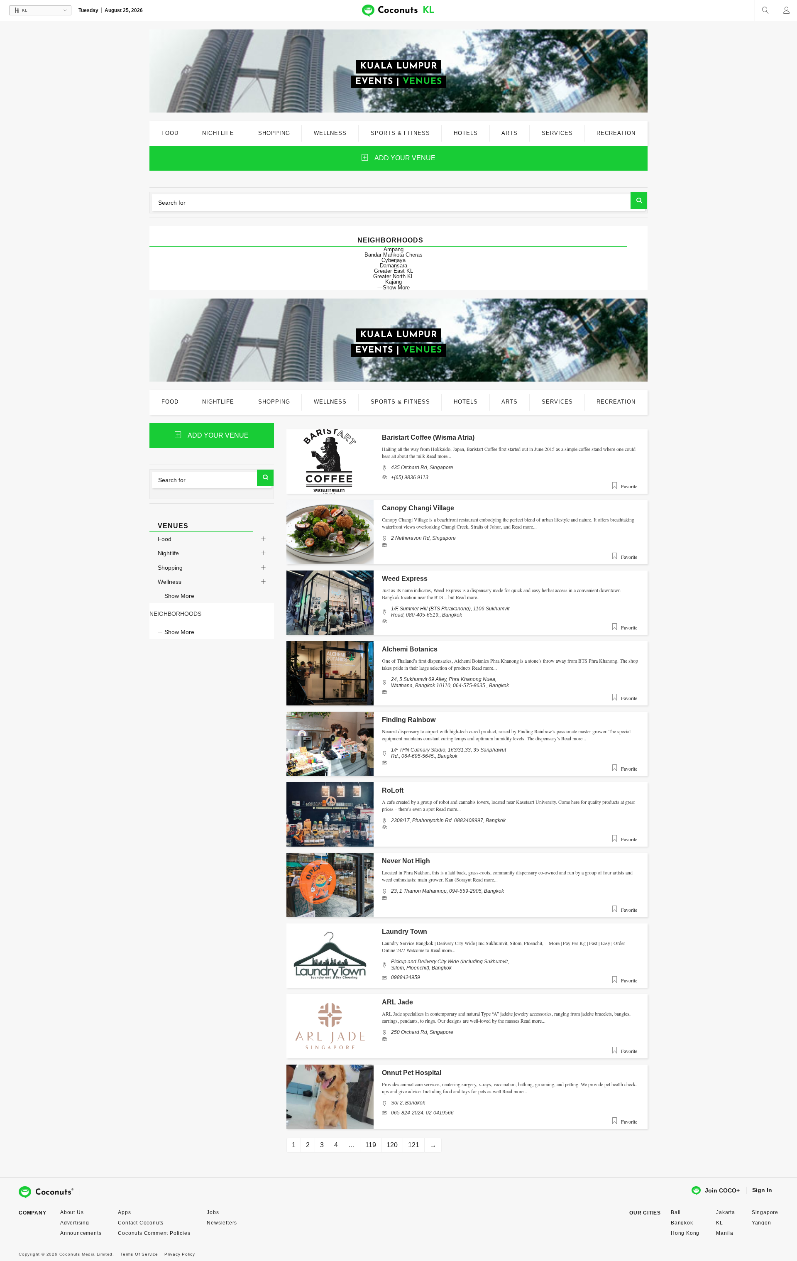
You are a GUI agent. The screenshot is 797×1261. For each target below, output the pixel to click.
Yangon (761, 1223)
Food (164, 539)
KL (719, 1223)
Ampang (393, 249)
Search (639, 200)
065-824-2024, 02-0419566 (422, 1113)
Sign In (762, 1190)
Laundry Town (404, 931)
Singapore (765, 1212)
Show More (396, 287)
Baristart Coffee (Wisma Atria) (428, 437)
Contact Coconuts (141, 1223)
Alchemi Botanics (410, 649)
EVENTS (374, 81)
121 (413, 1144)
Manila (724, 1233)
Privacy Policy (179, 1254)
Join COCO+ (722, 1190)
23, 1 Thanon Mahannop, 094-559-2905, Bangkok (447, 891)
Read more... (438, 456)
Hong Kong (685, 1233)
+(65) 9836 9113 (409, 477)
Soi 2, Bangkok (408, 1103)
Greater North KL (393, 276)
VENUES (422, 81)
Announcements (80, 1233)
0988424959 (405, 977)
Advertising (74, 1223)
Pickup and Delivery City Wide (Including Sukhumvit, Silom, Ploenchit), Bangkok (450, 964)
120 (392, 1144)
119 (370, 1144)
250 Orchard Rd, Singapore (422, 1032)
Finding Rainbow (408, 719)
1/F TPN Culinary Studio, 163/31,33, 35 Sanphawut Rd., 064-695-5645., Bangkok (448, 753)
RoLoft (392, 790)
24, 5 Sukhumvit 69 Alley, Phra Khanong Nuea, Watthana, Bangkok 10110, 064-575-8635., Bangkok (450, 682)
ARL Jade (397, 1002)
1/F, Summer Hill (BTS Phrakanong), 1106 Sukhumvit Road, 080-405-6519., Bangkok (450, 611)
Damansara (393, 265)
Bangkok (682, 1223)
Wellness (169, 581)
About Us (71, 1212)
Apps (124, 1212)
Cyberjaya (393, 260)
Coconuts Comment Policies (154, 1233)
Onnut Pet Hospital (411, 1072)
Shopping (170, 567)
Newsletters (222, 1223)
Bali (676, 1212)
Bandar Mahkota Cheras (393, 255)
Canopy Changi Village (418, 508)
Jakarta (725, 1212)
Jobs (213, 1212)
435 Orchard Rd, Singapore (422, 467)
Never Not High (406, 860)
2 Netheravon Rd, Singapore (423, 538)
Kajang (393, 282)
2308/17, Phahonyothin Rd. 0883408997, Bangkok (448, 820)
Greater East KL (393, 271)
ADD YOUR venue (404, 158)
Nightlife (168, 553)
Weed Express (405, 578)
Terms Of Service (139, 1254)
